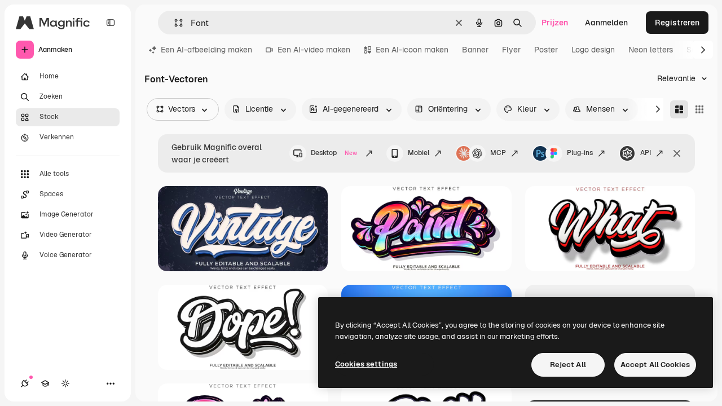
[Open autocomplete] (174, 23)
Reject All (568, 364)
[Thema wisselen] (65, 383)
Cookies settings (366, 364)
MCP (498, 152)
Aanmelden (606, 22)
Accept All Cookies (655, 364)
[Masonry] (679, 109)
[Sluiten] (676, 153)
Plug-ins (580, 152)
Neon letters (650, 50)
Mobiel (418, 152)
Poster (546, 50)
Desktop (334, 152)
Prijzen (555, 22)
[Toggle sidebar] (111, 23)
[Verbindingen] (25, 383)
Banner (475, 50)
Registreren (677, 22)
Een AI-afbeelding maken (206, 50)
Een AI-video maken (314, 50)
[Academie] (45, 383)
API (645, 152)
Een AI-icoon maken (412, 50)
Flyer (511, 50)
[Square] (699, 109)
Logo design (593, 50)
